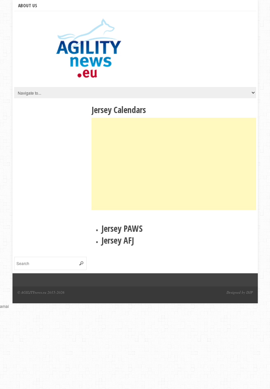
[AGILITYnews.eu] (90, 51)
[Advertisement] (174, 164)
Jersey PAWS (122, 228)
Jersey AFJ (117, 240)
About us (27, 5)
